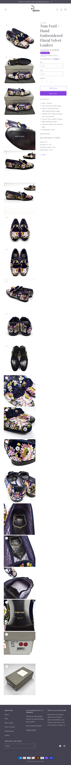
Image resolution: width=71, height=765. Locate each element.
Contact (7, 735)
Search (7, 714)
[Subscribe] (33, 746)
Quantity (42, 78)
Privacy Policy (9, 723)
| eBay (34, 730)
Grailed (28, 730)
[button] (6, 10)
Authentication (9, 731)
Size (41, 62)
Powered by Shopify (39, 761)
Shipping (42, 55)
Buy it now (53, 93)
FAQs (6, 718)
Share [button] (44, 154)
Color (41, 70)
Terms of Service (10, 727)
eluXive (32, 761)
